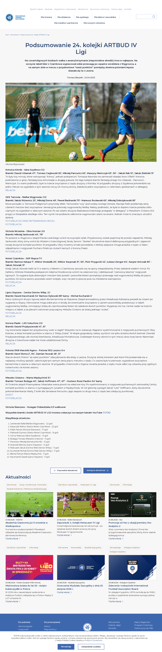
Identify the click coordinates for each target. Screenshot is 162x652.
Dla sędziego (82, 17)
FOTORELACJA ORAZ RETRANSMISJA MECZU (30, 221)
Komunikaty (76, 548)
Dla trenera (46, 17)
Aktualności (83, 9)
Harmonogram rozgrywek (25, 628)
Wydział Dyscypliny (92, 548)
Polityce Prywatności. (94, 640)
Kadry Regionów (142, 622)
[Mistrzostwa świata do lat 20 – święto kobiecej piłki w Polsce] (29, 567)
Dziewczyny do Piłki (143, 628)
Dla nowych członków (94, 23)
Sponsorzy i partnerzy (99, 9)
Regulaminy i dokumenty (65, 9)
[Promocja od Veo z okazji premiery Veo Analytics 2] (133, 504)
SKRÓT (9, 395)
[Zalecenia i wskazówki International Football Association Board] (133, 567)
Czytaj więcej (11, 538)
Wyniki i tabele (36, 9)
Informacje (127, 485)
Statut (47, 626)
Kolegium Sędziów (132, 548)
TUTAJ (106, 412)
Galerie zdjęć (116, 9)
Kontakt (127, 9)
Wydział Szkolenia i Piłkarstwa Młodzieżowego (27, 489)
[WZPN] (15, 21)
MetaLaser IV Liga (88, 485)
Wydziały (49, 9)
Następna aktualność (96, 470)
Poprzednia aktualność (67, 470)
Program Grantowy (143, 625)
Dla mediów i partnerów (66, 23)
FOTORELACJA (13, 224)
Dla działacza (64, 17)
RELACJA (10, 190)
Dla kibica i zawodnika (105, 17)
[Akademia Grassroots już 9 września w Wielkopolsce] (29, 504)
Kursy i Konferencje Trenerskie (33, 485)
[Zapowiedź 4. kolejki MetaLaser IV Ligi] (81, 504)
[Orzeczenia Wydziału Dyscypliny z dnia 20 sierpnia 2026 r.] (81, 567)
